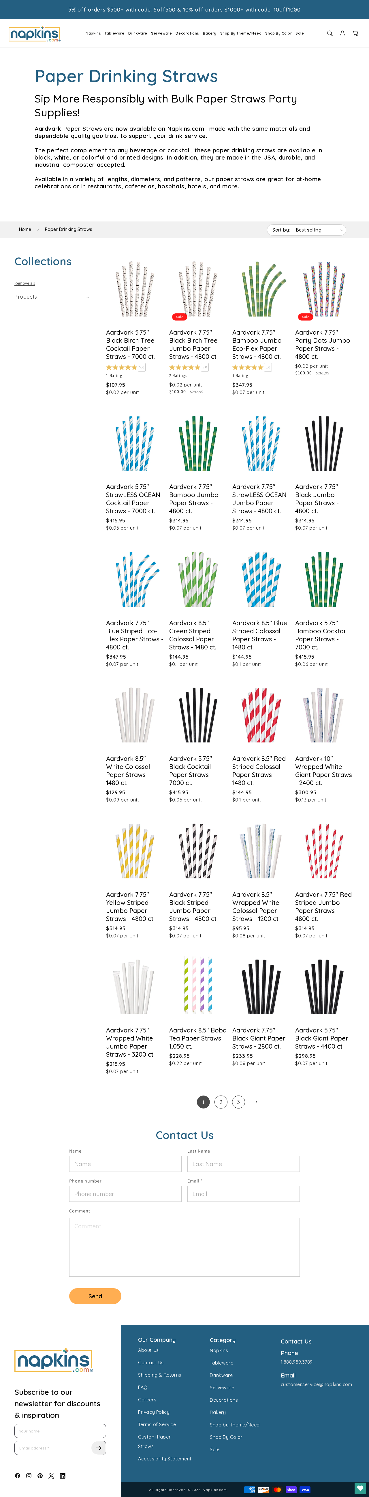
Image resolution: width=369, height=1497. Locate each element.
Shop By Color (278, 33)
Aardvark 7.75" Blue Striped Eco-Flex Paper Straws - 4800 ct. (134, 635)
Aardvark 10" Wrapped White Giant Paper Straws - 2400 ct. (323, 771)
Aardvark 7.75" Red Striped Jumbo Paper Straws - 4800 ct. (323, 906)
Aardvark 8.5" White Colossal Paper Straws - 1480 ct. (128, 771)
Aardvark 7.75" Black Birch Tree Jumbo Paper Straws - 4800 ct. (193, 345)
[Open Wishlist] (360, 1488)
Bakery (209, 33)
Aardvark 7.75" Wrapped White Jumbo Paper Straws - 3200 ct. (130, 1042)
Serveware (161, 33)
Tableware (114, 33)
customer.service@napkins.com (316, 1384)
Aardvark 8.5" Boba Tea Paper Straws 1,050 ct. (198, 1038)
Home (25, 229)
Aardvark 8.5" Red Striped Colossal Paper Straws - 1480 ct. (259, 771)
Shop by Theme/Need (235, 1425)
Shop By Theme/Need (241, 33)
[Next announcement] (295, 9)
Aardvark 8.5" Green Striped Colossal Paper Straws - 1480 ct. (192, 635)
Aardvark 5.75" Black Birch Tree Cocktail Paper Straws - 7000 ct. (130, 345)
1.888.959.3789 (297, 1362)
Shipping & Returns (159, 1375)
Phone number (85, 1181)
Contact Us (151, 1362)
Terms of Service (157, 1424)
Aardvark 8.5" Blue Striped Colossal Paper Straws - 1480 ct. (259, 635)
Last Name (198, 1151)
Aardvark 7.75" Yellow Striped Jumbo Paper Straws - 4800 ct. (130, 906)
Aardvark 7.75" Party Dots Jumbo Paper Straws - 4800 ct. (322, 345)
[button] (91, 33)
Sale (299, 33)
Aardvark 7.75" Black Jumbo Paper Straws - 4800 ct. (317, 499)
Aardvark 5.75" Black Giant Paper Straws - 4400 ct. (321, 1038)
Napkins (93, 33)
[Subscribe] (98, 1448)
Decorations (187, 33)
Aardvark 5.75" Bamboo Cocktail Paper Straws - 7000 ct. (321, 635)
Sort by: (281, 230)
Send (95, 1296)
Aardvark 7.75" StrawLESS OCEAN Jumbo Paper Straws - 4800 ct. (259, 499)
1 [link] (203, 1102)
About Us (148, 1350)
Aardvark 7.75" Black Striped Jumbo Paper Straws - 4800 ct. (193, 906)
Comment (79, 1211)
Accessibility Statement (165, 1459)
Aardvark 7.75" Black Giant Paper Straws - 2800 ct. (258, 1038)
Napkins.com (215, 1489)
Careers (147, 1400)
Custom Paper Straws (154, 1441)
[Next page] (256, 1102)
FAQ (143, 1387)
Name (75, 1151)
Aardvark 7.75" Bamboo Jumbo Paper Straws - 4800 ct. (194, 499)
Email (195, 1181)
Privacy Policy (154, 1412)
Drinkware (137, 33)
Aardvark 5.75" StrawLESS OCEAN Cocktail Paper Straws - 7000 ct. (133, 499)
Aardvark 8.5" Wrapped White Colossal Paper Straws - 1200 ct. (256, 906)
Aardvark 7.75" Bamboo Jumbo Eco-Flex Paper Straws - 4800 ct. (257, 345)
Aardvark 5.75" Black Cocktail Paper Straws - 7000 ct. (191, 771)
